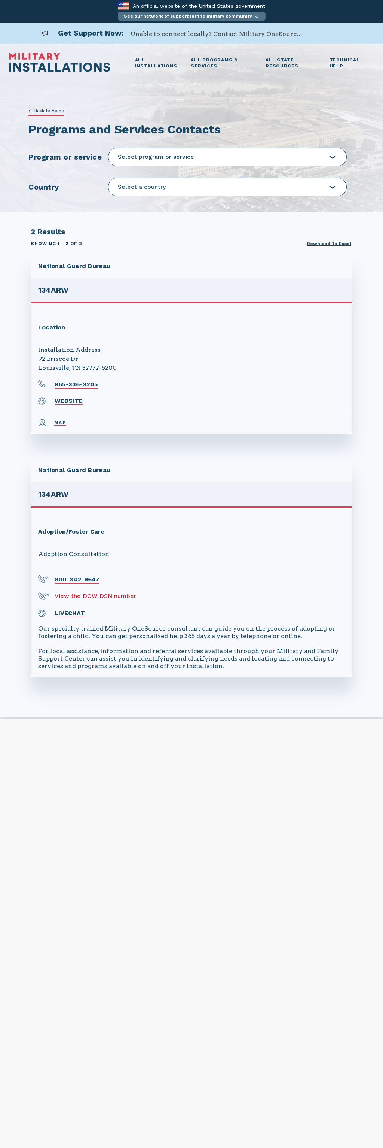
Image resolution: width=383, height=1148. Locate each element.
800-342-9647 (77, 579)
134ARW (53, 290)
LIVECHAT (70, 613)
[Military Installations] (59, 69)
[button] (192, 16)
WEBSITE (69, 400)
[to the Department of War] (123, 6)
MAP (60, 422)
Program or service (65, 156)
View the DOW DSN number (95, 595)
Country (43, 186)
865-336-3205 (76, 384)
